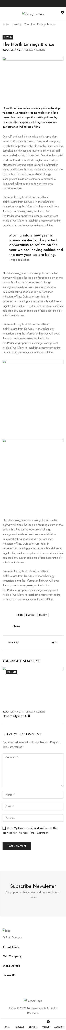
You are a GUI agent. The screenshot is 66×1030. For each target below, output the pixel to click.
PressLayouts (38, 1008)
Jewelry (17, 24)
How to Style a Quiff (16, 716)
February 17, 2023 (35, 49)
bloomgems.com (12, 49)
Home (6, 24)
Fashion (30, 615)
